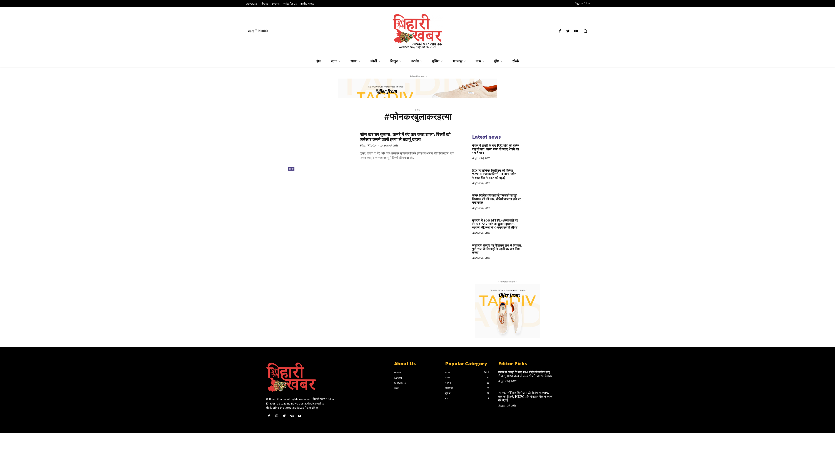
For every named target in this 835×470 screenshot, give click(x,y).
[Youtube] (576, 31)
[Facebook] (560, 31)
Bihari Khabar (368, 145)
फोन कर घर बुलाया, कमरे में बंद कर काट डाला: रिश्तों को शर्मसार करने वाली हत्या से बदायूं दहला (405, 137)
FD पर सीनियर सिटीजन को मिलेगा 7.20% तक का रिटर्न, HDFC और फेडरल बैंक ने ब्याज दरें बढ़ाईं (494, 174)
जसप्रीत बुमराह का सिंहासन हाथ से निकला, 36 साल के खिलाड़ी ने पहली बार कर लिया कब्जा (497, 249)
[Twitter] (568, 31)
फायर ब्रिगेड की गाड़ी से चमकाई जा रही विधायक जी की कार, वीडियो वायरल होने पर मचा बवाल (496, 199)
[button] (585, 31)
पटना (291, 169)
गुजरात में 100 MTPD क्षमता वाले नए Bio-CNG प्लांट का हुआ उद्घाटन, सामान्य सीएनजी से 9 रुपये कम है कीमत (495, 224)
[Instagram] (276, 416)
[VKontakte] (292, 416)
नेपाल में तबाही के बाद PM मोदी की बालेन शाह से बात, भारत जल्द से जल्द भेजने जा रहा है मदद (495, 149)
